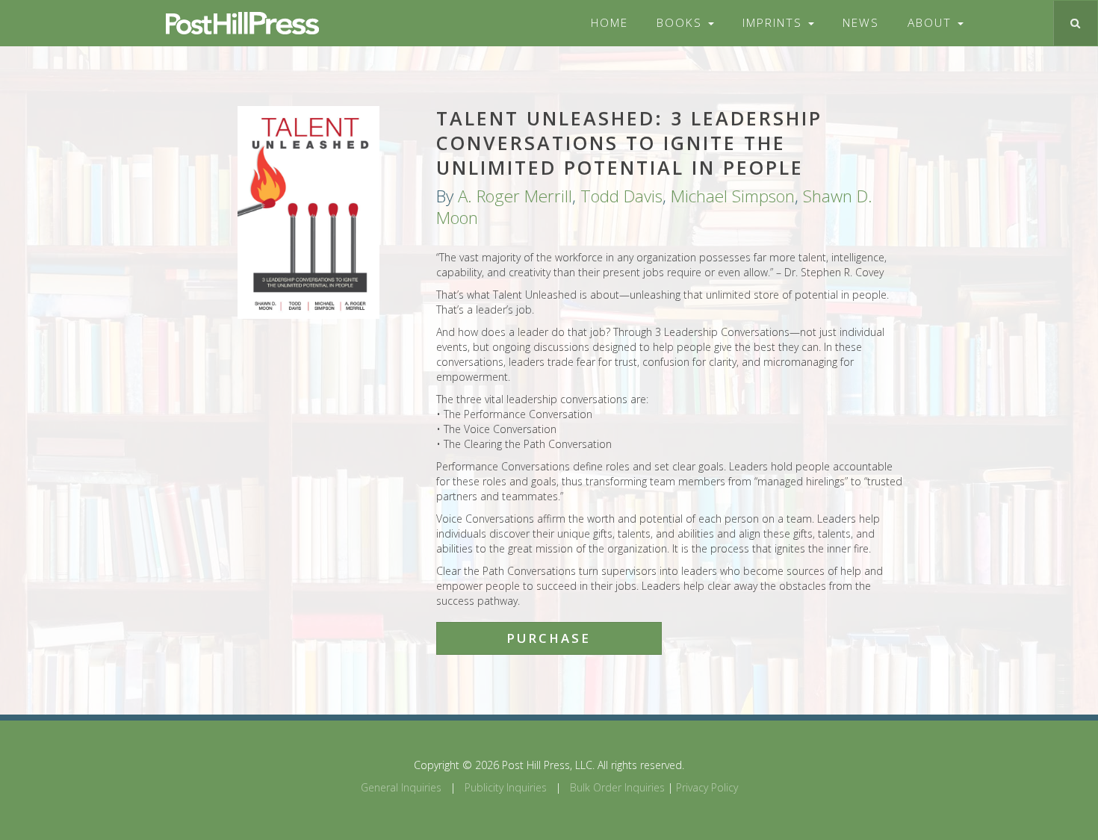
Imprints (774, 23)
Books (682, 23)
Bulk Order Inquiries (617, 787)
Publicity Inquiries (506, 787)
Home (609, 23)
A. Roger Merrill (515, 196)
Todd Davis (621, 196)
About (932, 23)
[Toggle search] (1075, 23)
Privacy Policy (707, 787)
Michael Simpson (733, 196)
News (861, 23)
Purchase (548, 638)
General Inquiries (401, 787)
